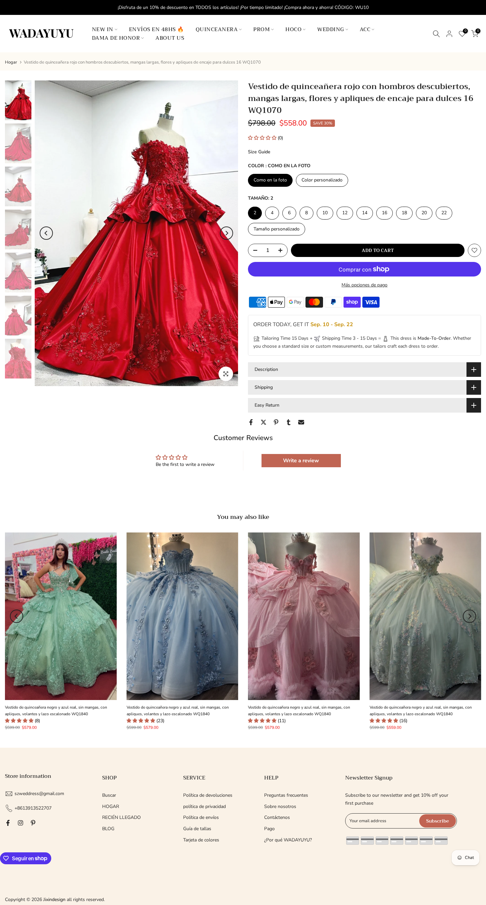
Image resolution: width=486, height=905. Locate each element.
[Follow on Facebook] (8, 823)
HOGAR (110, 806)
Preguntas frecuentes (286, 795)
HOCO (293, 29)
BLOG (108, 829)
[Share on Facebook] (251, 422)
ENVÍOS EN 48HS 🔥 (156, 29)
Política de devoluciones (207, 795)
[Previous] (46, 233)
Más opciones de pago (364, 285)
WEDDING (330, 29)
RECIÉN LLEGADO (121, 817)
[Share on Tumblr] (289, 422)
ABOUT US (169, 38)
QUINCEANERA (217, 29)
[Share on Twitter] (263, 422)
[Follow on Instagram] (20, 823)
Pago (269, 829)
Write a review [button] (301, 460)
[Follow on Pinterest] (33, 823)
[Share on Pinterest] (276, 422)
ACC (365, 29)
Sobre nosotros (280, 806)
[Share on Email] (301, 422)
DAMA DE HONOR (116, 38)
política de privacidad (204, 806)
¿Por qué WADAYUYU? (288, 840)
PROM (261, 29)
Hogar (11, 62)
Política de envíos (201, 817)
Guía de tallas (197, 829)
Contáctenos (277, 817)
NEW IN (102, 29)
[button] (263, 138)
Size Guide (259, 152)
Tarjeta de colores (201, 840)
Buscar (109, 795)
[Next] (226, 233)
